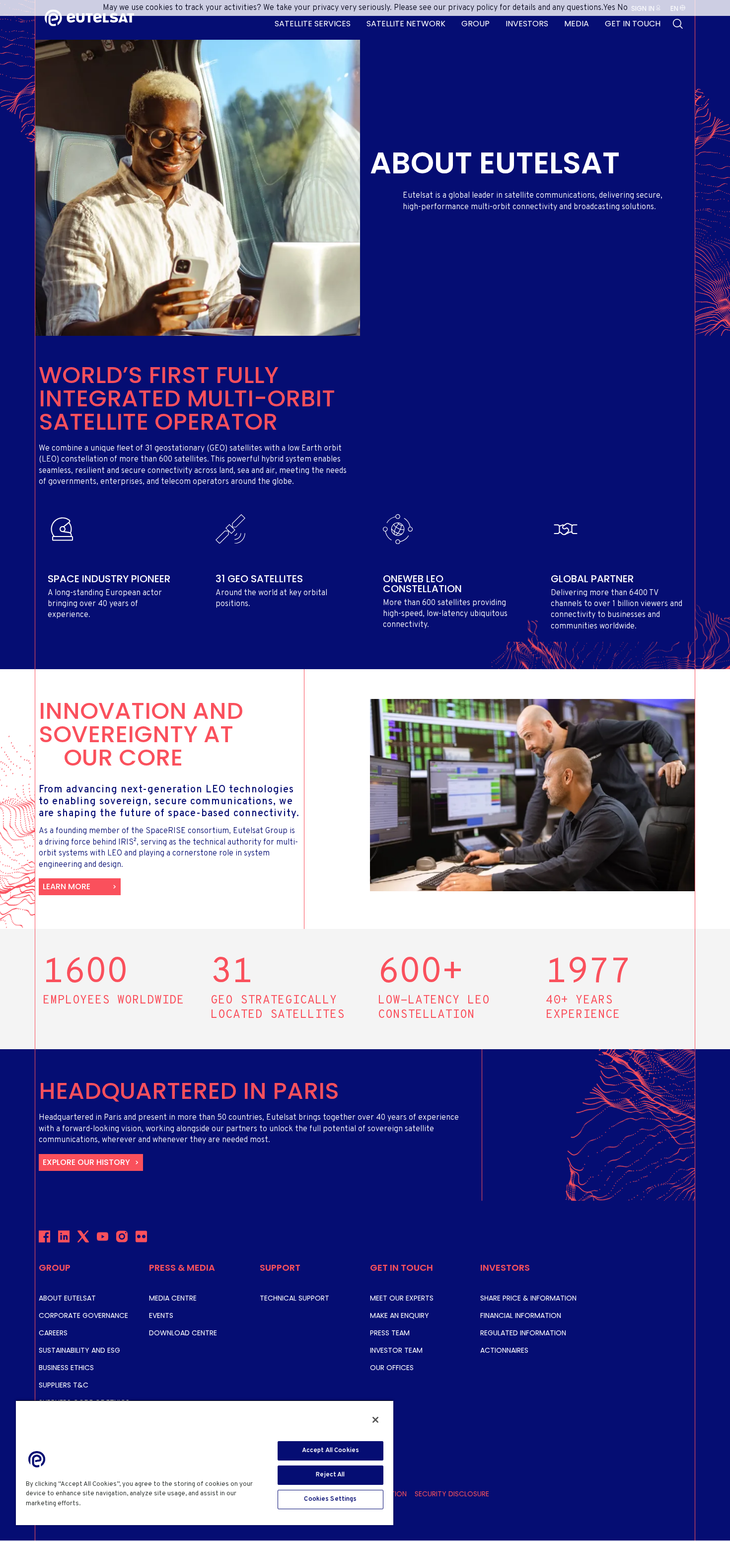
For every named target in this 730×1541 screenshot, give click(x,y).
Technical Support (294, 1298)
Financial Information (520, 1315)
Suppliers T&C (63, 1385)
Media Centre (173, 1298)
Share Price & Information (528, 1298)
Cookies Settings (330, 1499)
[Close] (375, 1420)
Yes (609, 8)
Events (161, 1315)
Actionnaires (504, 1350)
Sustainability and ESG (79, 1350)
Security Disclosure (452, 1494)
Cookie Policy (105, 1504)
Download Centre (183, 1333)
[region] (204, 1462)
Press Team (390, 1333)
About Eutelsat (67, 1298)
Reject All (330, 1475)
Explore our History (86, 1162)
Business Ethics (66, 1368)
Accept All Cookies (330, 1451)
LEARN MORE (66, 886)
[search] (678, 24)
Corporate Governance (83, 1315)
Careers (53, 1333)
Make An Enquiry (399, 1315)
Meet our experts (402, 1298)
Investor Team (396, 1350)
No (622, 8)
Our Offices (392, 1368)
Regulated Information (523, 1333)
